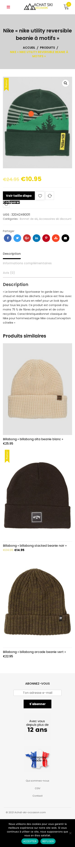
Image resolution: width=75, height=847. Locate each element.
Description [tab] (12, 253)
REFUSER (48, 841)
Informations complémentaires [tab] (27, 263)
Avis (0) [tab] (9, 273)
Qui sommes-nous (37, 781)
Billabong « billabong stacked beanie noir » (35, 545)
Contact (37, 796)
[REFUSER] (70, 833)
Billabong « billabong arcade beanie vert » (34, 652)
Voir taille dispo (19, 195)
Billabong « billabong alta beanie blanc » (33, 439)
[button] (65, 83)
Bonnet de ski (29, 219)
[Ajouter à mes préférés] (40, 196)
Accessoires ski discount (55, 219)
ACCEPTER (30, 841)
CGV (37, 788)
